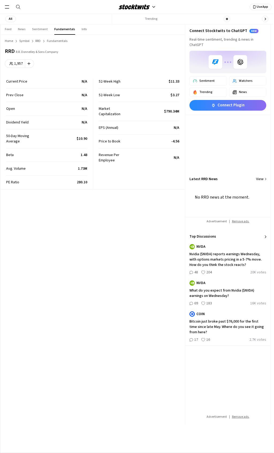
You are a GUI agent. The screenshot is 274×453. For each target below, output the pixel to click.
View (260, 179)
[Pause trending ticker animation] (227, 19)
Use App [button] (262, 7)
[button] (10, 19)
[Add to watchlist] (29, 63)
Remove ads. (240, 221)
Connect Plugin (231, 105)
